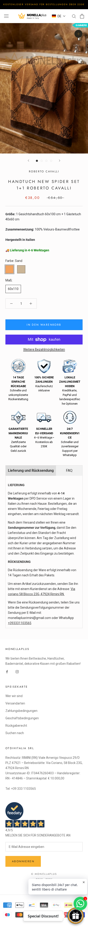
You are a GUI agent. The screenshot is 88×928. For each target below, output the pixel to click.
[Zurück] (28, 161)
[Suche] (74, 16)
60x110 (13, 289)
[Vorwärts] (59, 161)
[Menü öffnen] (6, 16)
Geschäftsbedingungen (22, 718)
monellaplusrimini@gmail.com (29, 618)
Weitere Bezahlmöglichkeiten (44, 349)
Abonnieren (23, 861)
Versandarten (15, 703)
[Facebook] (7, 671)
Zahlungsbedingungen (21, 711)
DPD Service (38, 498)
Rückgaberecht (16, 725)
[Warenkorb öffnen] (82, 16)
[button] (59, 16)
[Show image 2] (42, 161)
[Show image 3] (46, 161)
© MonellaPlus (44, 874)
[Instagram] (17, 671)
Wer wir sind (14, 696)
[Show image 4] (51, 161)
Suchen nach (14, 733)
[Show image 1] (37, 161)
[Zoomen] (78, 33)
